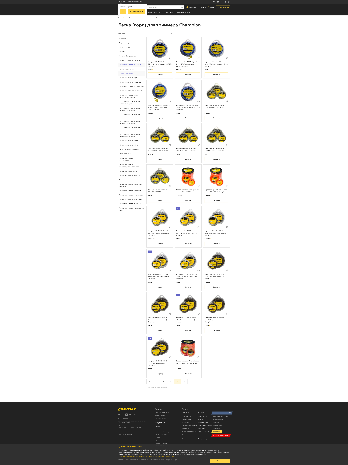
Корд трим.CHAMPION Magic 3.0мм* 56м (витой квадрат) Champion (157, 320)
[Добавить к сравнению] (170, 58)
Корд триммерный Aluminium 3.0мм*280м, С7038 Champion (215, 106)
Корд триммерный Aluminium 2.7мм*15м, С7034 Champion (158, 191)
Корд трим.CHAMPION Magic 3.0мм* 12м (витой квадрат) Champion (186, 320)
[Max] (229, 2)
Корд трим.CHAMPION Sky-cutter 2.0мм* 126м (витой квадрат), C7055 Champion (159, 107)
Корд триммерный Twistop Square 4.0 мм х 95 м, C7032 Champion (216, 191)
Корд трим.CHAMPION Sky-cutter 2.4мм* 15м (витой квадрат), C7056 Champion (216, 64)
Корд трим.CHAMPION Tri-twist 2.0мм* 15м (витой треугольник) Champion (186, 276)
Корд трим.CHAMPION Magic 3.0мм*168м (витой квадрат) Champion (214, 276)
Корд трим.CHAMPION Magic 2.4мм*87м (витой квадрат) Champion (214, 320)
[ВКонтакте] (214, 2)
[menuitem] (152, 12)
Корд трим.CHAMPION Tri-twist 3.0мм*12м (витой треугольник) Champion (186, 233)
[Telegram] (225, 2)
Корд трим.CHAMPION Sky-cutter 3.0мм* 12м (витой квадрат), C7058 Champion (160, 64)
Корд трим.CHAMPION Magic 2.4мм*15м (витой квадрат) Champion (157, 363)
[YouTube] (218, 2)
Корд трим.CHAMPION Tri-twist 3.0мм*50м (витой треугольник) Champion (158, 233)
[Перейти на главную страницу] (127, 409)
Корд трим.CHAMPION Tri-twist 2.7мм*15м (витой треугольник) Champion (158, 276)
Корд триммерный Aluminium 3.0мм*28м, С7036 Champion (186, 150)
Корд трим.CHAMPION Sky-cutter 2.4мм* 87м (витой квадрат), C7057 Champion (187, 64)
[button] (160, 12)
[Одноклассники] (221, 2)
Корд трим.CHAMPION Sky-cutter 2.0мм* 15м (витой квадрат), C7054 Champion (188, 107)
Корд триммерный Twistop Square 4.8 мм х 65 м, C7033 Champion (187, 191)
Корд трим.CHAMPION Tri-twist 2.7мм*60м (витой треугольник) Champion (215, 233)
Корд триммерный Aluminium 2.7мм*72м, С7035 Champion (214, 150)
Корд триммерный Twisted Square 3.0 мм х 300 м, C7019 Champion (187, 362)
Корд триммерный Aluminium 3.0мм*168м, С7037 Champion (158, 150)
